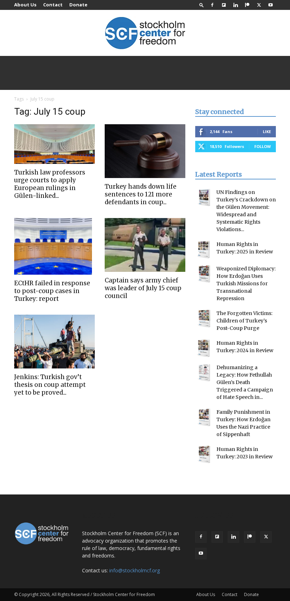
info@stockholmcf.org (134, 570)
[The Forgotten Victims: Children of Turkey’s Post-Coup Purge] (204, 318)
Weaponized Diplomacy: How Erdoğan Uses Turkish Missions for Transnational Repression (246, 283)
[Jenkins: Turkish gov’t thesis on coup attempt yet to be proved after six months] (54, 341)
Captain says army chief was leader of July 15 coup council (143, 288)
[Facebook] (212, 5)
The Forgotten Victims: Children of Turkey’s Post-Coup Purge (244, 320)
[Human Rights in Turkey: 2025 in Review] (204, 249)
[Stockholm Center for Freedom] (145, 33)
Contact (53, 4)
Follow (262, 146)
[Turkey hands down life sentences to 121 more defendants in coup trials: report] (145, 151)
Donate (78, 4)
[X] (259, 5)
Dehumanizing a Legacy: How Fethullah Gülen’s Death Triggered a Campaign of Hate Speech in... (244, 382)
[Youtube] (270, 5)
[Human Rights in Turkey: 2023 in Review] (204, 454)
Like (267, 131)
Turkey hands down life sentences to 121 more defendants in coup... (140, 194)
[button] (201, 4)
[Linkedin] (235, 5)
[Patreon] (247, 5)
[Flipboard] (224, 5)
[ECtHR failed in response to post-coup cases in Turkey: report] (54, 246)
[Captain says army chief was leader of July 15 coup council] (145, 245)
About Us (25, 4)
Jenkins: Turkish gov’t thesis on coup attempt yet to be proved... (50, 384)
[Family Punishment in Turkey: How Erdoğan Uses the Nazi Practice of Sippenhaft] (204, 417)
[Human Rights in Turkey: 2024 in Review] (204, 348)
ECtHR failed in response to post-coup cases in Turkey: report (52, 291)
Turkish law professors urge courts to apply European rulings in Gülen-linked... (49, 184)
